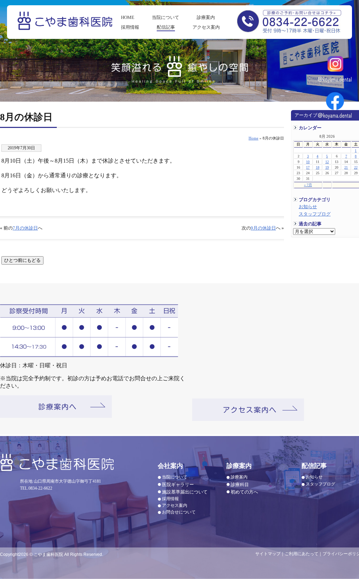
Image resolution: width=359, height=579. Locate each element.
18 (317, 167)
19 (327, 167)
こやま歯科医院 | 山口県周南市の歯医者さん (66, 26)
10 (308, 162)
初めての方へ (244, 492)
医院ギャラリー (178, 484)
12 (327, 162)
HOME (127, 17)
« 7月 (308, 185)
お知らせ (308, 206)
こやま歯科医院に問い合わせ (289, 20)
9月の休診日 (263, 228)
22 (356, 167)
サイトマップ (267, 553)
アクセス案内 (206, 27)
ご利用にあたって (301, 553)
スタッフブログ (315, 214)
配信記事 (166, 27)
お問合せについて (179, 512)
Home (253, 138)
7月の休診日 (25, 228)
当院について (165, 17)
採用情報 (130, 27)
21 (346, 167)
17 (308, 167)
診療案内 (206, 17)
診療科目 (240, 484)
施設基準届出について (185, 492)
